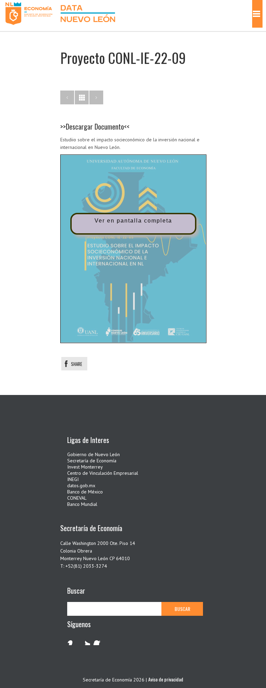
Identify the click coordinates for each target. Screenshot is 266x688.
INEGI (73, 479)
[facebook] (98, 640)
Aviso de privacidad (165, 679)
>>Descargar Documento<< (95, 126)
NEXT (96, 97)
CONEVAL (77, 498)
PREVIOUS (67, 97)
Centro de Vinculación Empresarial (102, 473)
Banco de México (85, 492)
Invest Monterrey (85, 467)
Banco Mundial (82, 504)
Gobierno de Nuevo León (93, 454)
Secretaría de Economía (91, 461)
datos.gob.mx (81, 485)
